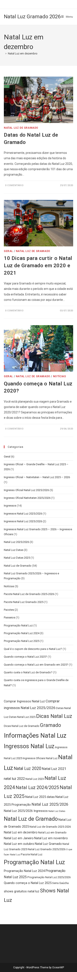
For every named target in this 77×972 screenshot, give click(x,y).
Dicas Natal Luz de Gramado (21, 726)
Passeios (9, 617)
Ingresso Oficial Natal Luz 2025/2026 (26, 490)
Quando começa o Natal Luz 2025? (25, 656)
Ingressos (10, 505)
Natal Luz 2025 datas (40, 797)
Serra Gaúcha (60, 883)
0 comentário (14, 185)
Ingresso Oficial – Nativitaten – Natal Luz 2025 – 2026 (37, 477)
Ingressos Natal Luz (29, 746)
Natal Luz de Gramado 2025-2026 (50, 826)
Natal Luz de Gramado (21, 127)
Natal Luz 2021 (54, 768)
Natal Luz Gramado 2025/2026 (46, 849)
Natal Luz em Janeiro (19, 838)
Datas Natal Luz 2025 (22, 717)
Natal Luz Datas (13, 550)
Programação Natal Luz (18, 625)
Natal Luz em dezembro (22, 53)
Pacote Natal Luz (31, 854)
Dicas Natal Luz (54, 716)
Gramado (50, 725)
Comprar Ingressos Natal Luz (24, 701)
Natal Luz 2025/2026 (16, 542)
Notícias (59, 376)
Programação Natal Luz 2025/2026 (49, 877)
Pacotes (9, 609)
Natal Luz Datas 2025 (17, 557)
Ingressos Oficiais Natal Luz (40, 758)
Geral (8, 251)
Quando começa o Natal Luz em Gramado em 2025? (36, 664)
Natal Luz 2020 (27, 768)
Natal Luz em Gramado (52, 832)
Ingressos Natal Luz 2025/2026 (23, 513)
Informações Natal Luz (35, 735)
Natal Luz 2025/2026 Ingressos (26, 811)
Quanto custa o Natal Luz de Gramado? (28, 672)
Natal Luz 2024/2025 (37, 787)
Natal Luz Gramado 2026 (32, 17)
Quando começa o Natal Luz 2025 (28, 883)
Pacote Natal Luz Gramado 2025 (23, 602)
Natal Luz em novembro (51, 838)
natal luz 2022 (14, 779)
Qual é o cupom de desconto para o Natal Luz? (33, 649)
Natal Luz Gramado (48, 844)
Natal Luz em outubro (19, 844)
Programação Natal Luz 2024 (21, 633)
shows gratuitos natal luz (21, 891)
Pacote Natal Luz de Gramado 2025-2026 (29, 594)
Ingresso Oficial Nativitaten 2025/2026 (27, 497)
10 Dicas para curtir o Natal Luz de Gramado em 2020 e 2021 (38, 265)
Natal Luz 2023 (34, 778)
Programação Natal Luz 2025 (21, 641)
